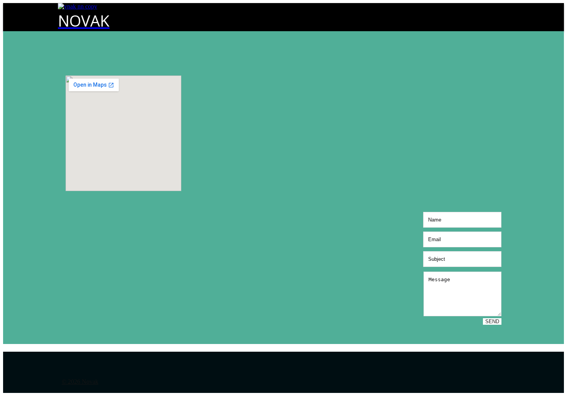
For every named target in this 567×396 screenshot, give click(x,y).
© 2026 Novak (80, 381)
